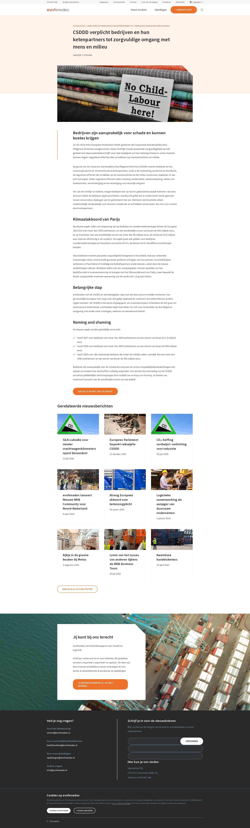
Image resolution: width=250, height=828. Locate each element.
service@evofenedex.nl (58, 732)
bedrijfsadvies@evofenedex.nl (62, 745)
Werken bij (180, 2)
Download (167, 2)
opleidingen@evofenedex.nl (61, 757)
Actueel (133, 2)
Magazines (104, 2)
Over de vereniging (149, 2)
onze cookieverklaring (121, 803)
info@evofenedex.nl (71, 2)
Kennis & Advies (139, 9)
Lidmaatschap (184, 9)
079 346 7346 (52, 2)
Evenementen (119, 2)
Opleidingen (161, 9)
